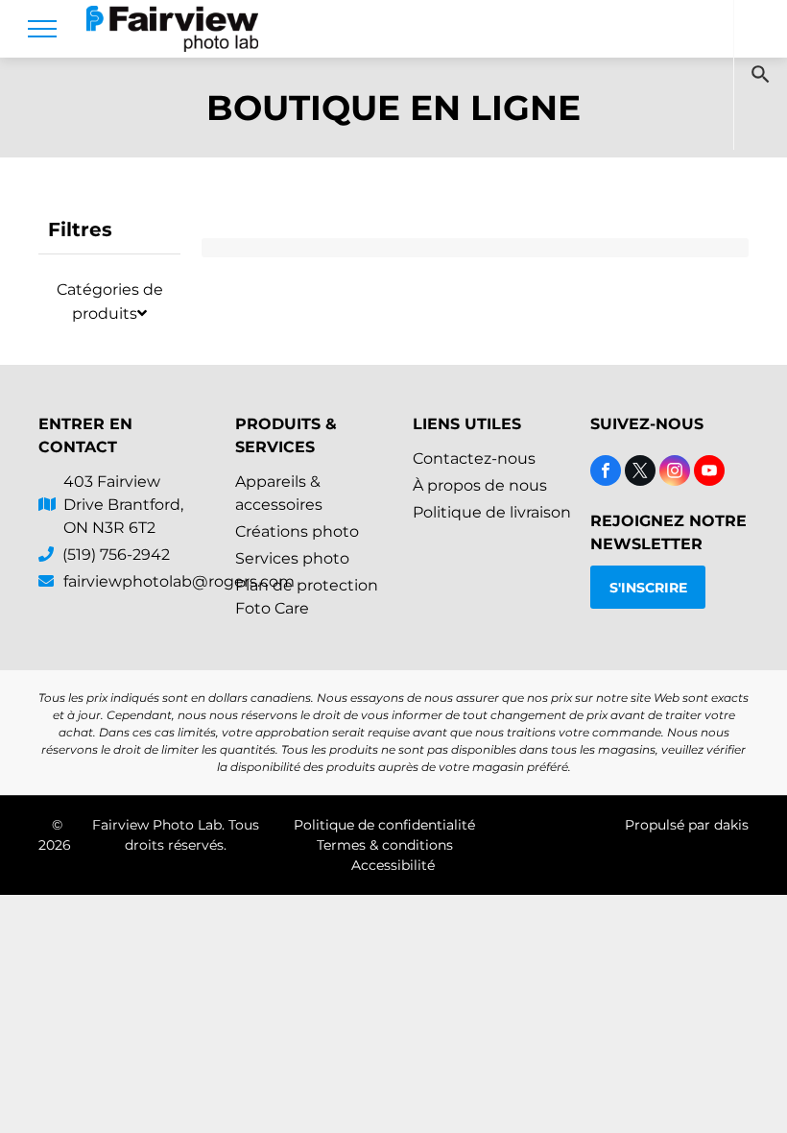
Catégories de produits (110, 301)
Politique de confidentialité (384, 824)
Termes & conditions (385, 845)
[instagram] (674, 473)
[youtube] (709, 473)
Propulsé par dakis (687, 824)
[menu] (42, 29)
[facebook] (605, 473)
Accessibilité (393, 865)
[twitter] (640, 473)
